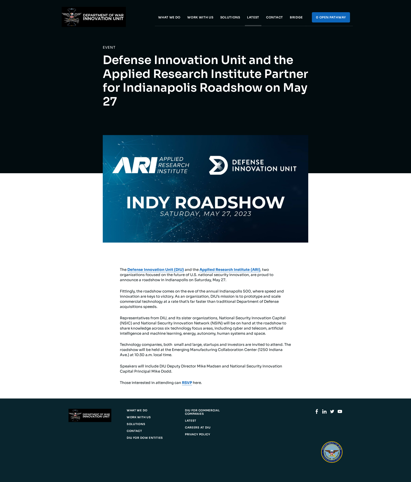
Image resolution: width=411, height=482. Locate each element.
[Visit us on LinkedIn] (324, 413)
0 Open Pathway (331, 17)
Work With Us (200, 17)
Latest (253, 17)
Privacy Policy (197, 434)
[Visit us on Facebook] (316, 413)
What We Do (169, 17)
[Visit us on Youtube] (339, 413)
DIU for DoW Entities (145, 438)
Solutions (230, 17)
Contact (274, 17)
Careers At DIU (198, 427)
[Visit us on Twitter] (332, 413)
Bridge (296, 17)
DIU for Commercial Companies (202, 412)
